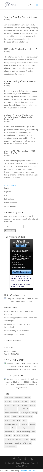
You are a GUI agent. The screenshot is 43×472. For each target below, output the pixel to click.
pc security (21, 428)
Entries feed (9, 199)
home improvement (11, 413)
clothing (16, 401)
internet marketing (25, 416)
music (7, 428)
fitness (32, 405)
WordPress (22, 466)
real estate (30, 428)
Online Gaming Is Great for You (16, 331)
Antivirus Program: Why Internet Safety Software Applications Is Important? (18, 117)
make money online (11, 424)
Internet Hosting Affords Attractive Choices (19, 82)
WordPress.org (10, 206)
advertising (9, 398)
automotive (19, 398)
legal (19, 420)
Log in (6, 195)
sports (26, 439)
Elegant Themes (22, 463)
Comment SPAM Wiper (29, 470)
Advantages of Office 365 (14, 334)
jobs (13, 420)
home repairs (25, 413)
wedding (18, 443)
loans (25, 420)
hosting (34, 413)
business (8, 401)
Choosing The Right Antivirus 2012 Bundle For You (19, 152)
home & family (23, 409)
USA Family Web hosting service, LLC (20, 49)
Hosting (7, 19)
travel (33, 439)
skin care (25, 435)
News (13, 428)
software (19, 439)
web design (9, 443)
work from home (10, 447)
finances (25, 405)
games (7, 409)
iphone (7, 420)
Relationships (9, 432)
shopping (17, 435)
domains (8, 405)
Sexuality (8, 435)
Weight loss (27, 443)
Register (7, 192)
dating (33, 401)
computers (24, 401)
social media (9, 439)
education (16, 405)
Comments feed (10, 203)
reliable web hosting (23, 432)
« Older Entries (10, 185)
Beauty (27, 398)
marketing (24, 424)
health (14, 409)
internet (14, 416)
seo (33, 432)
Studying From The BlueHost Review (20, 17)
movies (32, 424)
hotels (7, 416)
